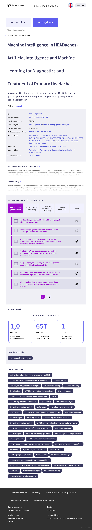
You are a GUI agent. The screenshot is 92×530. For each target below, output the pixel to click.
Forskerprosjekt (35, 125)
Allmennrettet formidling (31, 208)
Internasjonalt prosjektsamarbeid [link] (23, 476)
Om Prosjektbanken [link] (19, 493)
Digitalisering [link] (46, 401)
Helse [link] (54, 396)
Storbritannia (34, 155)
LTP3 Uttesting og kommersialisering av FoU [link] (42, 412)
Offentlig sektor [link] (56, 449)
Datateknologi (35, 152)
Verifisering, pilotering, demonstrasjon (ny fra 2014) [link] (30, 375)
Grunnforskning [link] (60, 380)
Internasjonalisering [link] (52, 385)
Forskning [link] (14, 449)
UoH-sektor (33, 135)
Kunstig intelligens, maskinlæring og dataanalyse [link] (29, 465)
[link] (70, 5)
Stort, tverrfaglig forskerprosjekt (56, 125)
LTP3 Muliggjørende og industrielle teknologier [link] (28, 396)
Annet (77, 208)
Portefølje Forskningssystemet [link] (38, 433)
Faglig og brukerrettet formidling (47, 208)
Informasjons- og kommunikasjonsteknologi (55, 150)
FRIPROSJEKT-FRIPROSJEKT (40, 131)
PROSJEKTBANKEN (46, 6)
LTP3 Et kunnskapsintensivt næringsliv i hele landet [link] (30, 444)
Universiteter (45, 135)
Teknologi (33, 150)
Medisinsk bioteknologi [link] (60, 455)
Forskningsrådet (35, 113)
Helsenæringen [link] (16, 417)
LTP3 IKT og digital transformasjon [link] (41, 439)
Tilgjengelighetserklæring (43, 500)
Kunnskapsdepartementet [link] (20, 358)
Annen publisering (62, 208)
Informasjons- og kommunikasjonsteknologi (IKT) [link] (29, 380)
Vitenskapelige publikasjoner (15, 208)
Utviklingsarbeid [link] (64, 391)
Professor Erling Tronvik (38, 117)
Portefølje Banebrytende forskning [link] (67, 465)
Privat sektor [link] (15, 412)
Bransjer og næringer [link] (73, 412)
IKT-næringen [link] (15, 433)
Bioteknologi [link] (15, 391)
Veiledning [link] (36, 493)
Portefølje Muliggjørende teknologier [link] (24, 385)
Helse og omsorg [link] (16, 439)
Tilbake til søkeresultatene (16, 30)
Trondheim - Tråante (58, 146)
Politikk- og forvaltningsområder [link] (23, 401)
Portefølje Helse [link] (33, 417)
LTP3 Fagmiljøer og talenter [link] (20, 455)
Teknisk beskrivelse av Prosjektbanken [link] (61, 493)
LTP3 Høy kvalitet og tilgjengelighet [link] (39, 391)
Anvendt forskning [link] (72, 385)
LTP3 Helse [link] (14, 471)
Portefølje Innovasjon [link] (64, 401)
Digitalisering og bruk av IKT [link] (21, 407)
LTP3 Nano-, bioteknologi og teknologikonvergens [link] (57, 423)
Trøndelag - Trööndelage (39, 146)
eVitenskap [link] (41, 407)
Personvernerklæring (19, 500)
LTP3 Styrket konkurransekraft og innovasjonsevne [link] (30, 428)
